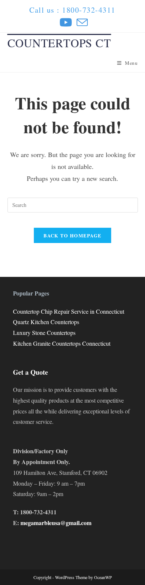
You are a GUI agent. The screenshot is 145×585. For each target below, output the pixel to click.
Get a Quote (30, 372)
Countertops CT (59, 43)
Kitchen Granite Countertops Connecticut (61, 343)
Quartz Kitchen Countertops (46, 322)
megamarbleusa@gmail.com (55, 522)
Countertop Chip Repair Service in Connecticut (68, 311)
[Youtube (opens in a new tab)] (65, 22)
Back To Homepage (73, 235)
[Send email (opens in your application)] (81, 22)
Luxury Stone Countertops (44, 332)
